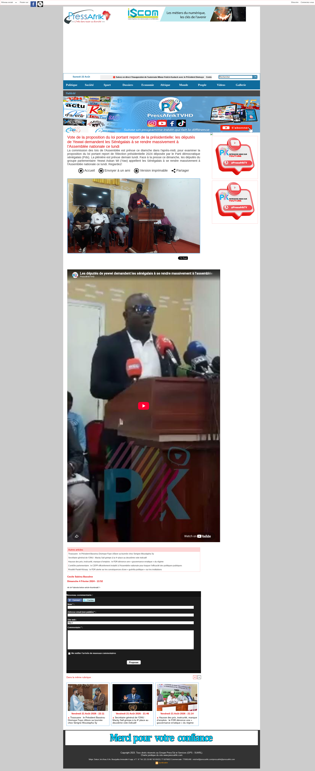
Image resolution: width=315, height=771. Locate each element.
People (202, 85)
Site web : (72, 620)
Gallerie (241, 85)
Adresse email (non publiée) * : (82, 612)
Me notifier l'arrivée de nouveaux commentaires (93, 653)
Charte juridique (148, 755)
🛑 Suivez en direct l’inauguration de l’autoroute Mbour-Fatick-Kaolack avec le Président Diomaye (126, 77)
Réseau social (7, 2)
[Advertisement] (161, 49)
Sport (107, 85)
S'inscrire (294, 2)
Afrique (165, 85)
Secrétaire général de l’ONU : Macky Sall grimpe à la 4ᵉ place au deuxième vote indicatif (107, 558)
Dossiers (128, 85)
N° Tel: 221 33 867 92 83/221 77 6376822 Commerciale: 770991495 (165, 759)
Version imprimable (153, 170)
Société (89, 85)
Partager (182, 170)
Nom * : (71, 604)
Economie (147, 85)
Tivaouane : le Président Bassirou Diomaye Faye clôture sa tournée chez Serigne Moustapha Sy (111, 554)
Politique (71, 85)
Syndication (163, 763)
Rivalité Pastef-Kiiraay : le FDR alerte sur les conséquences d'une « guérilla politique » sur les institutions (115, 569)
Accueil (89, 170)
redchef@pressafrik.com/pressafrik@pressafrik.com (214, 759)
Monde (183, 85)
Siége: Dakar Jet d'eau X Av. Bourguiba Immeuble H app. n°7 (113, 759)
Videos (221, 85)
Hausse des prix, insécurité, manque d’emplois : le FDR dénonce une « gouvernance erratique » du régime (116, 562)
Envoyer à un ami (117, 170)
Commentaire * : (75, 627)
